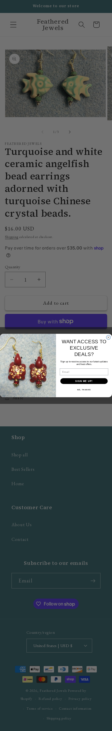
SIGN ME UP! (84, 381)
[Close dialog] (108, 337)
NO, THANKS (84, 390)
